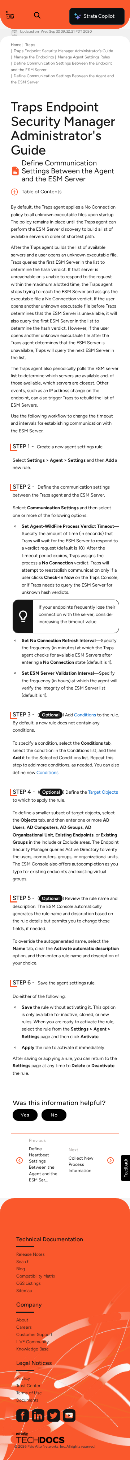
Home (16, 44)
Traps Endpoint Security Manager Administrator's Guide (63, 51)
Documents (27, 1400)
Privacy (23, 1378)
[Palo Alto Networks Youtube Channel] (69, 1420)
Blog (20, 1268)
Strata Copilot (98, 16)
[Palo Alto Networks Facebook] (23, 1420)
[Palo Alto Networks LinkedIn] (39, 1420)
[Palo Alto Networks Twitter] (54, 1420)
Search (23, 1261)
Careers (24, 1327)
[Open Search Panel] (37, 16)
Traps (30, 44)
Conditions (85, 714)
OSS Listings (28, 1283)
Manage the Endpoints (34, 57)
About (22, 1320)
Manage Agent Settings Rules (84, 57)
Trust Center (28, 1385)
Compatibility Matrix (35, 1276)
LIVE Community (32, 1341)
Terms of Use (29, 1392)
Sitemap (24, 1290)
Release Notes (30, 1254)
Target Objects (103, 792)
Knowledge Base (32, 1349)
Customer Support (34, 1334)
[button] (125, 1168)
